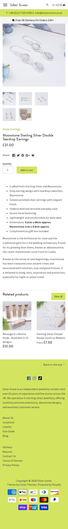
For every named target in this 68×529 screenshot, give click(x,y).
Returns (7, 451)
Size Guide (9, 431)
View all (58, 296)
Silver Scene (44, 480)
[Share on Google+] (28, 154)
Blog (5, 436)
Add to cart (27, 170)
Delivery (7, 447)
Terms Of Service (13, 460)
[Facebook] (29, 378)
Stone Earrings (11, 129)
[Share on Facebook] (13, 154)
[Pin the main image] (22, 154)
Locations (8, 422)
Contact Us (9, 456)
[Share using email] (33, 154)
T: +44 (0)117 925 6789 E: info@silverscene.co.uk (34, 13)
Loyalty (7, 426)
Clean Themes (28, 484)
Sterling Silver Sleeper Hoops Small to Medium (51, 336)
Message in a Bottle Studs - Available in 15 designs (15, 338)
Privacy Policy (11, 465)
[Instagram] (34, 378)
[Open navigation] (5, 5)
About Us (8, 417)
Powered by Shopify (49, 484)
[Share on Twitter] (18, 154)
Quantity (7, 163)
